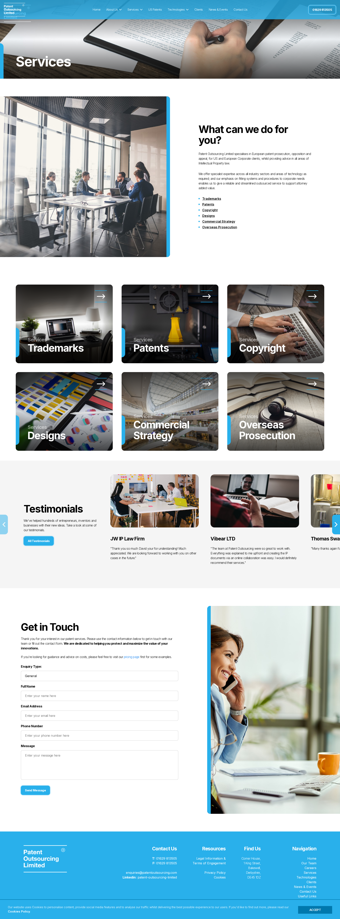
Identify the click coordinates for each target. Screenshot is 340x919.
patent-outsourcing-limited (150, 877)
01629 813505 (322, 10)
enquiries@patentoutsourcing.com (151, 873)
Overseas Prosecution (219, 227)
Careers (310, 868)
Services (133, 9)
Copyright (210, 210)
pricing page (132, 657)
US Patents (155, 9)
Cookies (220, 877)
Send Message (35, 790)
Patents (208, 204)
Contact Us (240, 9)
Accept (315, 910)
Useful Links (307, 896)
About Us (112, 9)
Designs (208, 216)
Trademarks (211, 199)
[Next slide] (336, 524)
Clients (198, 9)
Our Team (308, 863)
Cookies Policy (19, 911)
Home (96, 9)
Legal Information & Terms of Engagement (209, 860)
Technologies (176, 9)
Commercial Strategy (218, 221)
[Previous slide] (4, 524)
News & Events (218, 9)
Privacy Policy (215, 873)
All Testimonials (39, 541)
